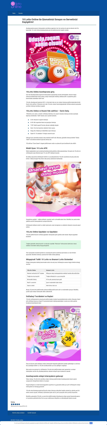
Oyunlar (20, 13)
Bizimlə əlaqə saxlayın (18, 413)
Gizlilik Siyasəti (32, 413)
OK (91, 423)
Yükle (13, 13)
